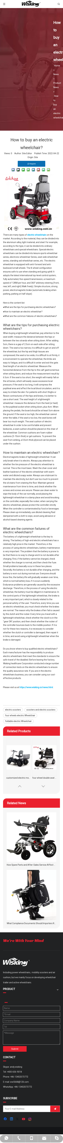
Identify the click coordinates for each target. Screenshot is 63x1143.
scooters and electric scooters (40, 709)
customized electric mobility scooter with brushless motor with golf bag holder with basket (18, 778)
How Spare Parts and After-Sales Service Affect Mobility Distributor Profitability (31, 865)
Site (36, 157)
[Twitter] (17, 1119)
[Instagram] (30, 1119)
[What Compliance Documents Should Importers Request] (31, 895)
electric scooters (13, 709)
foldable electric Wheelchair (18, 721)
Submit (14, 1049)
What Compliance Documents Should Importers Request (31, 923)
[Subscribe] (55, 1109)
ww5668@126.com (19, 1082)
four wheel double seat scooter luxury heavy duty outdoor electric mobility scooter (44, 778)
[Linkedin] (11, 1119)
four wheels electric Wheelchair (20, 715)
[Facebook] (5, 1119)
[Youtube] (23, 1119)
